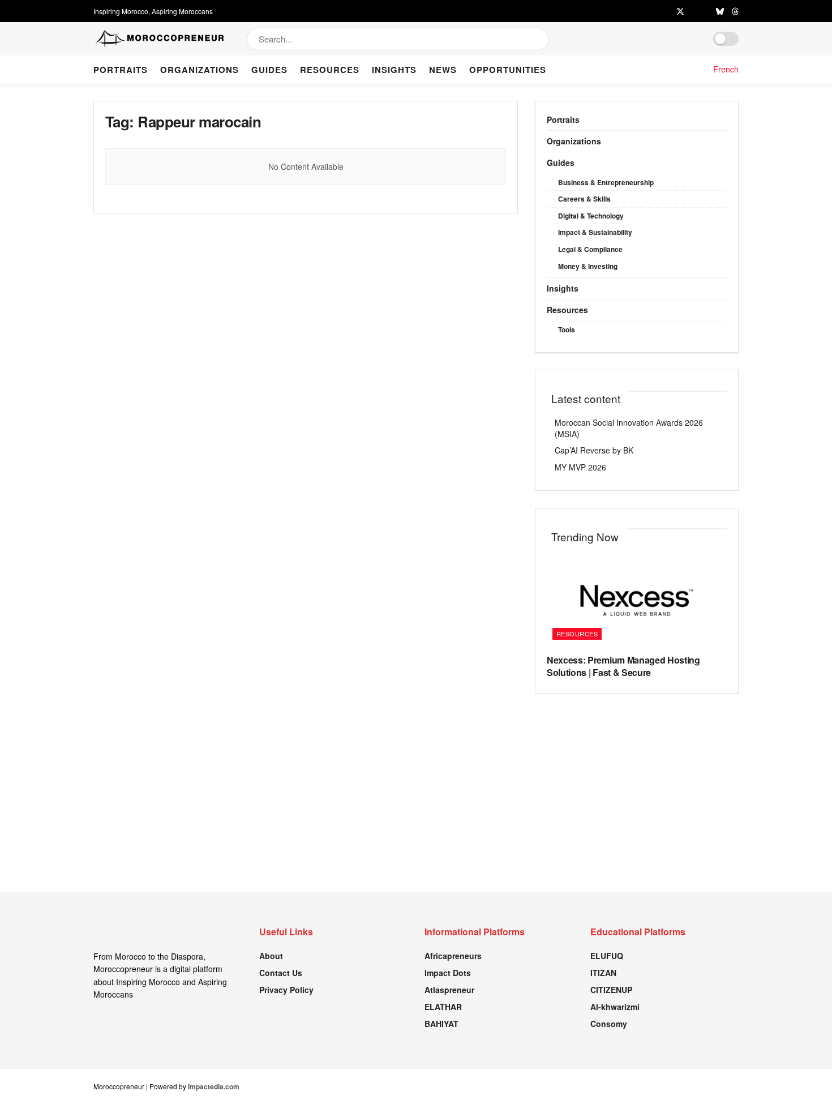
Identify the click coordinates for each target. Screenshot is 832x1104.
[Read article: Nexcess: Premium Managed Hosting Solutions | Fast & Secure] (637, 600)
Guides (269, 69)
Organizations (199, 69)
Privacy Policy (286, 989)
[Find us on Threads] (735, 11)
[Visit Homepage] (160, 38)
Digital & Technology (591, 216)
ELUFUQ (606, 955)
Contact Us (280, 972)
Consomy (608, 1023)
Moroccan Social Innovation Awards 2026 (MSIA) (629, 428)
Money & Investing (587, 266)
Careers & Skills (584, 199)
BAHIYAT (441, 1023)
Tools (566, 329)
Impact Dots (447, 972)
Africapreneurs (453, 955)
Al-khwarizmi (615, 1006)
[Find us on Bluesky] (720, 11)
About (271, 955)
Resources (329, 69)
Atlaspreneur (449, 989)
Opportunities (507, 69)
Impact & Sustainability (595, 232)
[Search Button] (541, 39)
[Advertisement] (416, 812)
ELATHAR (443, 1006)
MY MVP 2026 (580, 467)
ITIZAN (603, 972)
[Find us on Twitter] (680, 11)
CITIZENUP (611, 989)
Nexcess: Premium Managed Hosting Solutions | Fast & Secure (623, 666)
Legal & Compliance (590, 249)
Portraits (120, 69)
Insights (394, 69)
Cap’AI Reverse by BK (594, 450)
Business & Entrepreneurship (606, 182)
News (443, 69)
